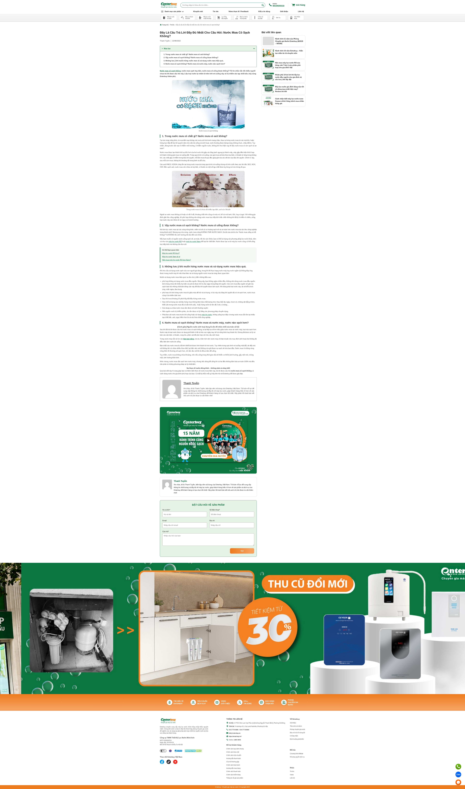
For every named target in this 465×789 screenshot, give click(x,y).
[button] (208, 440)
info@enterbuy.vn (234, 733)
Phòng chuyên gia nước (297, 729)
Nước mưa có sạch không (170, 71)
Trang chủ (165, 25)
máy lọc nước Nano (193, 241)
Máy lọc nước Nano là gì (171, 257)
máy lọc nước (207, 315)
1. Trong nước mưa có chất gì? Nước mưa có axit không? (187, 54)
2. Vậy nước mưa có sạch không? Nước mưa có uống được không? (191, 57)
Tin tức (172, 25)
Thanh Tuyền (191, 383)
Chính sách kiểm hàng (233, 775)
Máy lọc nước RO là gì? (171, 253)
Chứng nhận (294, 736)
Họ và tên (166, 510)
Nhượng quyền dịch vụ (297, 757)
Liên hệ (292, 778)
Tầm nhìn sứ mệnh (296, 726)
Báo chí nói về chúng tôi (297, 733)
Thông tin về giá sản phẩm (234, 778)
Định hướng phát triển (297, 739)
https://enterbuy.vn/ (235, 736)
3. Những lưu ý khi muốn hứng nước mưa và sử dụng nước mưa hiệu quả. (193, 61)
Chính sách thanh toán (233, 771)
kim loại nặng (188, 339)
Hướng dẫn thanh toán (233, 758)
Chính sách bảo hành (233, 765)
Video (292, 775)
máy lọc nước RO (175, 241)
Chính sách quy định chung (235, 749)
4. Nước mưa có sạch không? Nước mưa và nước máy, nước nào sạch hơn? (194, 64)
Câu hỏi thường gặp (232, 762)
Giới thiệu (293, 723)
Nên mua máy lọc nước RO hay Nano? (176, 260)
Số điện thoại (214, 510)
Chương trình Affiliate (296, 753)
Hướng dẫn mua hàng (233, 768)
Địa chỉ (211, 521)
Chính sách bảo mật (232, 752)
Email (164, 521)
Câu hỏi (165, 531)
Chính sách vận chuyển (233, 755)
